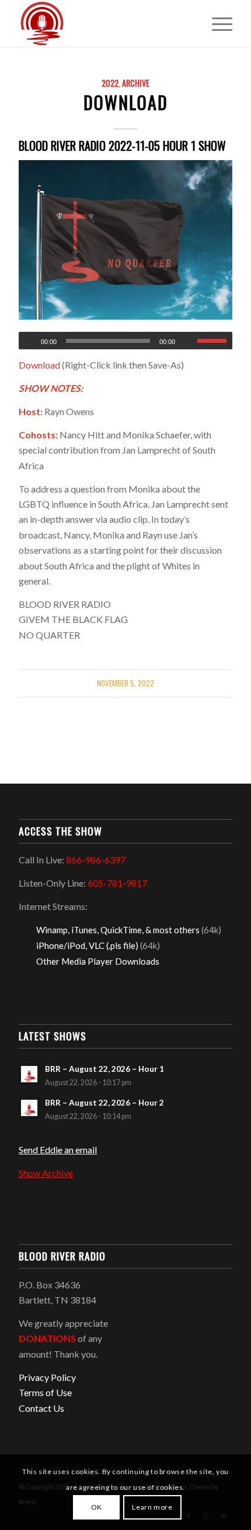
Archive (135, 83)
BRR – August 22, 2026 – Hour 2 (104, 1102)
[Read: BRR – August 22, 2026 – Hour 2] (29, 1107)
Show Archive (46, 1172)
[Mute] (188, 341)
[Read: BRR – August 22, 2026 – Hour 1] (29, 1074)
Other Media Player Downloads (97, 961)
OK (96, 1507)
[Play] (28, 341)
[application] (125, 340)
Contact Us (41, 1408)
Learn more (152, 1507)
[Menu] (216, 23)
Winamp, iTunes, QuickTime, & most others (118, 930)
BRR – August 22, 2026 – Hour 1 (104, 1069)
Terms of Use (45, 1392)
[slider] (214, 340)
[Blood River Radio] (104, 23)
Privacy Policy (47, 1377)
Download (125, 102)
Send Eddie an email (58, 1149)
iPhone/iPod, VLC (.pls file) (87, 945)
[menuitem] (216, 23)
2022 (110, 83)
